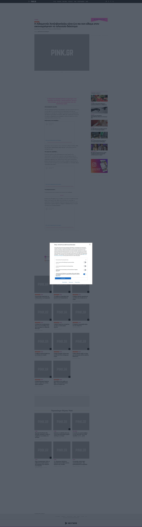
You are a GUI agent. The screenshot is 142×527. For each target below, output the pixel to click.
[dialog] (71, 263)
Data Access (71, 282)
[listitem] (71, 259)
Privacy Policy (77, 282)
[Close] (90, 245)
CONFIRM (63, 278)
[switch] (84, 262)
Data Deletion (64, 282)
